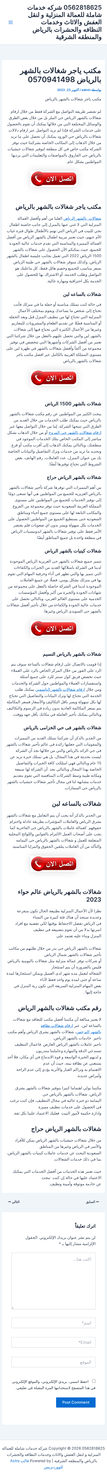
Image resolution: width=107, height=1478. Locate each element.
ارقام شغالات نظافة (57, 1025)
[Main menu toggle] (10, 22)
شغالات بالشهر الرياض (82, 218)
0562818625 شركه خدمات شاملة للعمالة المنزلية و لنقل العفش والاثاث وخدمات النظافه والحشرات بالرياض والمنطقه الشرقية (64, 22)
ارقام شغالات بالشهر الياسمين (60, 689)
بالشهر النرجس (88, 1032)
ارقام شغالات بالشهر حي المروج (75, 432)
